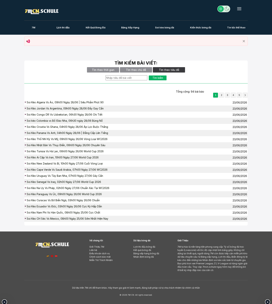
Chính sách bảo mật (100, 256)
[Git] (48, 256)
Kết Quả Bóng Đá (95, 27)
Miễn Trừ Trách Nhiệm (101, 260)
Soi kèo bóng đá (164, 27)
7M (33, 27)
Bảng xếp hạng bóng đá (146, 253)
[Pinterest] (52, 256)
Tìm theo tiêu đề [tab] (169, 69)
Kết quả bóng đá (142, 250)
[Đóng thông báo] (244, 41)
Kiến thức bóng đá (200, 27)
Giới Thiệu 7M (96, 246)
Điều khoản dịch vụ (99, 253)
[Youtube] (56, 256)
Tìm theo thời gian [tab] (103, 69)
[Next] (245, 95)
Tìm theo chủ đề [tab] (136, 69)
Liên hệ (93, 250)
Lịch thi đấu (63, 27)
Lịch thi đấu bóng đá (144, 246)
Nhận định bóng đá (143, 256)
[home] (41, 10)
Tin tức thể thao (236, 27)
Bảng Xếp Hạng (130, 27)
